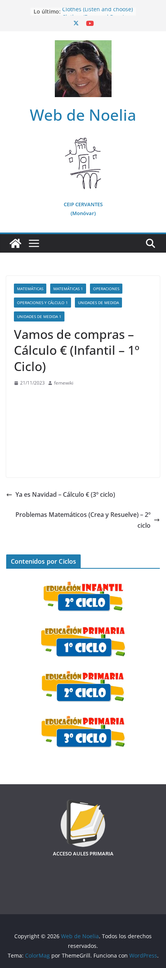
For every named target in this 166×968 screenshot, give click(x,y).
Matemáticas (30, 288)
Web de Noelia (83, 114)
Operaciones (106, 288)
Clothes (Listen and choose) (97, 11)
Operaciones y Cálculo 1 (42, 302)
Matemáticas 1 (68, 288)
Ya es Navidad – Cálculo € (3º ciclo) (65, 494)
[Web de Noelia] (15, 243)
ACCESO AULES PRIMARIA (83, 853)
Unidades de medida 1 (39, 316)
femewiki (63, 383)
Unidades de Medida (98, 302)
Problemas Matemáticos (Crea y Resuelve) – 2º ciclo (83, 520)
